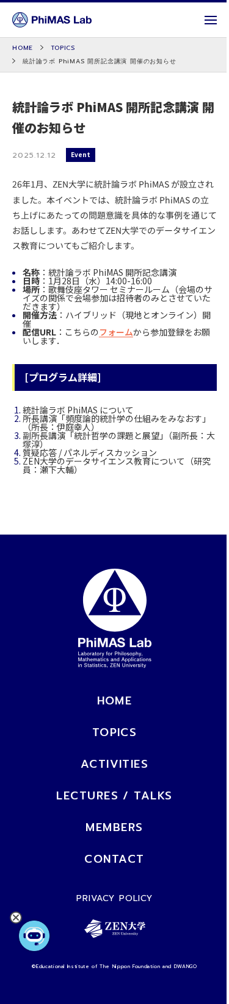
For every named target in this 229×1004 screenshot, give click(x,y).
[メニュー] (211, 20)
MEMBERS (114, 827)
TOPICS (114, 732)
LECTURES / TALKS (114, 795)
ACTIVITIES (114, 764)
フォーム (116, 332)
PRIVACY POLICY (114, 898)
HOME (115, 700)
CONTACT (114, 859)
